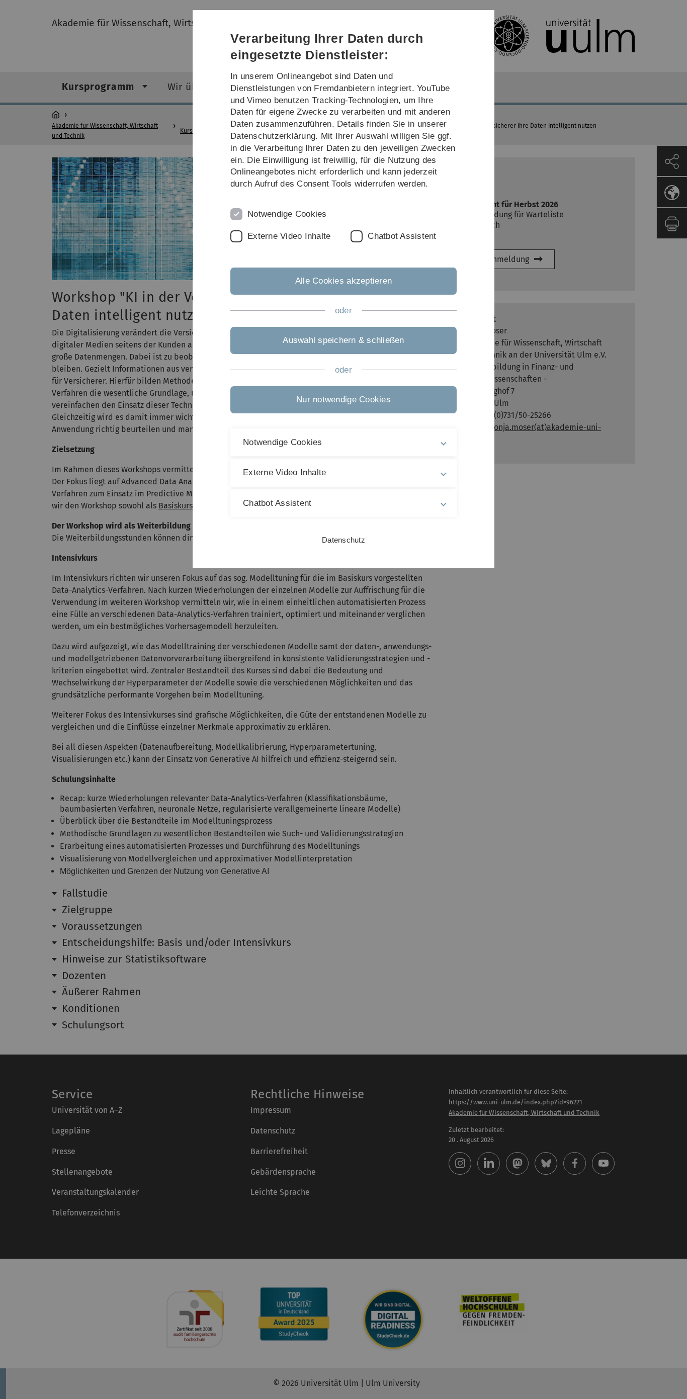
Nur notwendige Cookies (343, 399)
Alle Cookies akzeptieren (343, 281)
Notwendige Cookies (287, 214)
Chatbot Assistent (402, 236)
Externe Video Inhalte (288, 236)
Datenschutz (343, 540)
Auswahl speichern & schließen (343, 340)
